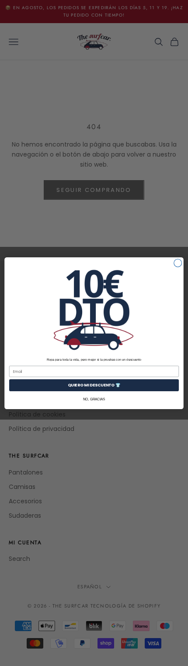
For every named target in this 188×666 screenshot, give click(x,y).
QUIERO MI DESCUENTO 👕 (94, 385)
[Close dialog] (178, 263)
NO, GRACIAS (94, 399)
